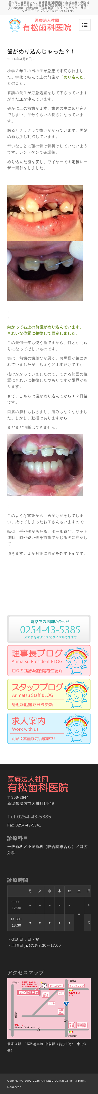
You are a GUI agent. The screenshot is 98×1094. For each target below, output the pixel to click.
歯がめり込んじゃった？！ (41, 51)
